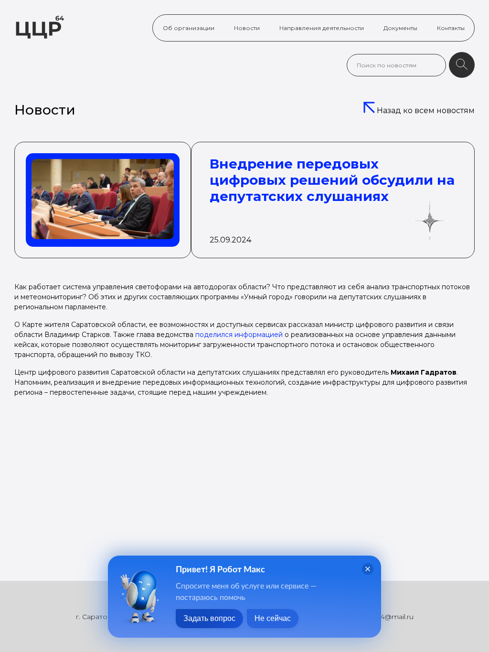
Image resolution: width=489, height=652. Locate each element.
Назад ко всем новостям (425, 110)
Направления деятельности (321, 28)
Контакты (451, 28)
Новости (247, 28)
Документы (400, 28)
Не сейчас (273, 618)
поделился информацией (239, 334)
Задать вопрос (209, 618)
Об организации (188, 28)
